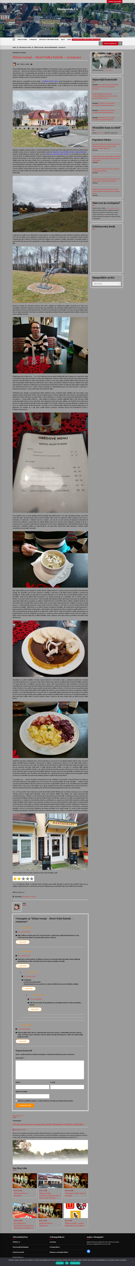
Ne (67, 1263)
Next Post (17, 1116)
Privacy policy (75, 1263)
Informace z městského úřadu (49, 39)
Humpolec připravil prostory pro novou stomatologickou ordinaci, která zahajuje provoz (106, 191)
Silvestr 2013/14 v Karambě (21, 1194)
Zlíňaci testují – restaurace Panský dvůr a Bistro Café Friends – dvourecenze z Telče (49, 1195)
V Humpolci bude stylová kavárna (75, 1194)
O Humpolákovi (55, 1247)
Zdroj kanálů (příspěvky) (20, 1247)
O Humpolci (33, 39)
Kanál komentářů (18, 1252)
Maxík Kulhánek (97, 94)
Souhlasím (60, 1263)
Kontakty (53, 1242)
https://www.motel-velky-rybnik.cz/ (58, 154)
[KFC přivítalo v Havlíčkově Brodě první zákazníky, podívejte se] (25, 1210)
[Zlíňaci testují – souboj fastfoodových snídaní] (76, 1210)
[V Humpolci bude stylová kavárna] (76, 1180)
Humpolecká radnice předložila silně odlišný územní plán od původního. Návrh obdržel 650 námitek (106, 158)
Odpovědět (22, 942)
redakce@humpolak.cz (113, 208)
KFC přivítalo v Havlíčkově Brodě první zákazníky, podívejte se (24, 1225)
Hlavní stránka (22, 39)
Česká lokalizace (18, 1257)
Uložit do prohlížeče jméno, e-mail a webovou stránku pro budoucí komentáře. (45, 1101)
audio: (83, 39)
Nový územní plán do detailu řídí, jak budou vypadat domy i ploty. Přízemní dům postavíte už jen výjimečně (106, 146)
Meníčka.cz (100, 133)
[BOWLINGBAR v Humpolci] (50, 1210)
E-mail (52, 1082)
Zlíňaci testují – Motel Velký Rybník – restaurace (47, 57)
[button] (101, 43)
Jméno (18, 1082)
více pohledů (109, 70)
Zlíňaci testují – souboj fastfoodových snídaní (74, 1224)
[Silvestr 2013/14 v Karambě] (25, 1180)
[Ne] (133, 1262)
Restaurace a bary (19, 52)
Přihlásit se (16, 1242)
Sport (63, 39)
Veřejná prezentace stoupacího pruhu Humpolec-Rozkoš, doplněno (48, 1124)
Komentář (20, 1058)
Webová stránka (21, 1091)
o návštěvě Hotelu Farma (49, 81)
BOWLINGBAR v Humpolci (46, 1224)
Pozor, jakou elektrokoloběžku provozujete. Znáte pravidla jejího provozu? (105, 87)
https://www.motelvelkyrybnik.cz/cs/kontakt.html (69, 152)
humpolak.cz (67, 9)
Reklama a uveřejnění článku (59, 1252)
